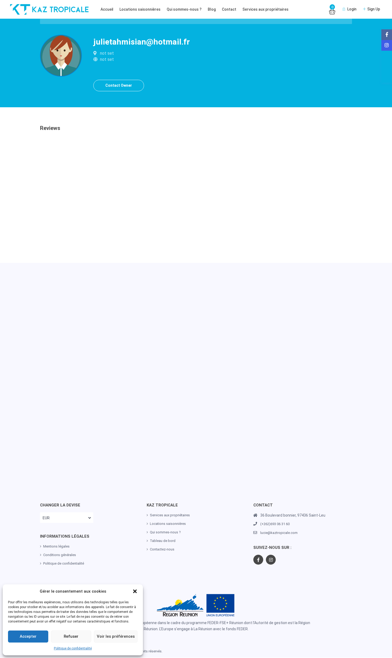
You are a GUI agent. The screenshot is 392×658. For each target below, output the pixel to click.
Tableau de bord (162, 541)
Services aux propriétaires (265, 9)
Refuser (71, 636)
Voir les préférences (116, 636)
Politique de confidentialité (73, 648)
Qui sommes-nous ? (184, 9)
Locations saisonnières (140, 9)
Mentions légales (56, 546)
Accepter (28, 636)
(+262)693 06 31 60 (275, 524)
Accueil (107, 9)
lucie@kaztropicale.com (279, 533)
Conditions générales (59, 555)
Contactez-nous (162, 549)
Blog (212, 9)
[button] (135, 591)
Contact (229, 9)
